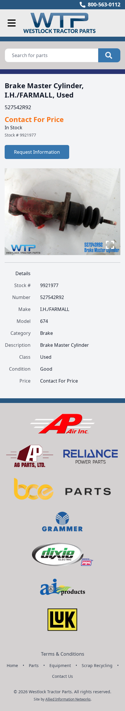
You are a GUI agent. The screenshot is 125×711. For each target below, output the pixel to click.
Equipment (60, 665)
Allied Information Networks (68, 699)
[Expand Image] (110, 245)
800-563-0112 (104, 4)
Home (12, 665)
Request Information (37, 152)
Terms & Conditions (62, 654)
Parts (34, 665)
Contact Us (62, 676)
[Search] (109, 55)
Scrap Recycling (97, 665)
